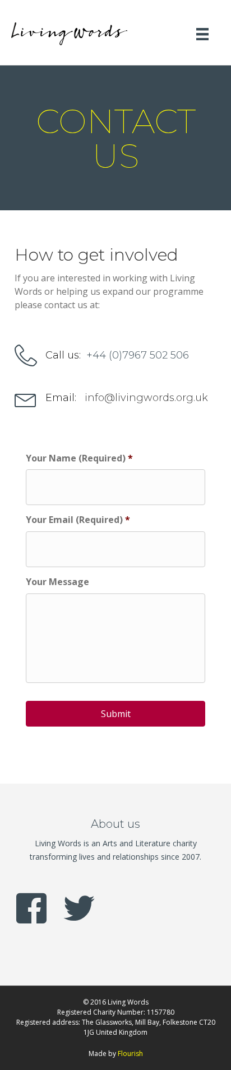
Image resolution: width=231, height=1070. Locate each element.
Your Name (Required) (79, 458)
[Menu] (202, 34)
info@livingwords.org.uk (146, 398)
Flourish (130, 1053)
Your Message (57, 582)
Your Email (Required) (78, 520)
